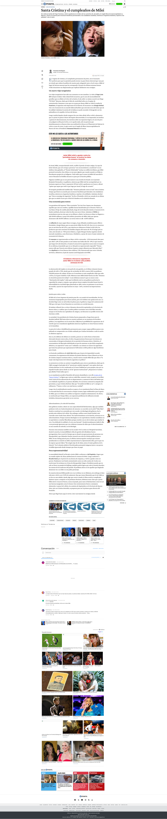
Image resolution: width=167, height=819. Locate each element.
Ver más (122, 502)
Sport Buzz (94, 808)
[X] (78, 800)
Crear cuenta (101, 548)
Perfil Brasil (107, 1)
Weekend (74, 806)
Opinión (70, 4)
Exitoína (102, 1)
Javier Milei (52, 520)
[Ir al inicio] (48, 4)
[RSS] (88, 800)
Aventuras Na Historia (80, 808)
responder (48, 565)
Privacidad (84, 810)
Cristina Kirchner (60, 520)
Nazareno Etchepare (59, 70)
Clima (69, 804)
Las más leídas (112, 473)
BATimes (93, 806)
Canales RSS (65, 810)
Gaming (116, 804)
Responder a (49, 601)
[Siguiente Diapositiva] (103, 537)
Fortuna (79, 806)
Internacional (64, 804)
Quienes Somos (72, 810)
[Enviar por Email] (42, 83)
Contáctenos (78, 810)
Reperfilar (85, 804)
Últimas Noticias (59, 4)
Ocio (77, 804)
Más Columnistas (119, 426)
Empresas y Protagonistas (97, 804)
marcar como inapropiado (101, 566)
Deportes (73, 804)
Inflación (74, 520)
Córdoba (80, 804)
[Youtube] (82, 800)
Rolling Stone (88, 808)
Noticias (95, 1)
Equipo (88, 810)
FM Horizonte (98, 806)
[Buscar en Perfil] (124, 1)
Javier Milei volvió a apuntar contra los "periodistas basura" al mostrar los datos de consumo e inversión (76, 157)
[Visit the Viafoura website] (101, 629)
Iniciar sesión (95, 548)
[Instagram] (85, 800)
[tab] (47, 557)
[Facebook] (75, 800)
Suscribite (119, 4)
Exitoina (112, 804)
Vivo (119, 804)
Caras (99, 1)
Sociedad (75, 4)
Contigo (73, 808)
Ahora (41, 804)
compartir (96, 565)
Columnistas (111, 394)
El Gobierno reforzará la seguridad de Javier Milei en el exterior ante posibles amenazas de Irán (76, 261)
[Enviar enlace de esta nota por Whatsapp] (42, 79)
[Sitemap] (92, 800)
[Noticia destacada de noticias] (48, 773)
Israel (94, 520)
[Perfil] (49, 770)
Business (90, 1)
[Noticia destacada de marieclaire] (64, 773)
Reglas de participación (94, 810)
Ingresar (113, 3)
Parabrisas (83, 806)
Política (66, 4)
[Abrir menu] (42, 4)
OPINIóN (43, 7)
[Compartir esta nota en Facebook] (42, 71)
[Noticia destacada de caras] (80, 773)
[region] (72, 589)
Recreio (99, 808)
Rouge (88, 806)
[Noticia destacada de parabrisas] (96, 773)
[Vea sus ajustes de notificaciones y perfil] (124, 4)
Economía (68, 520)
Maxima (102, 808)
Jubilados (88, 520)
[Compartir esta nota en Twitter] (42, 75)
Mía (90, 806)
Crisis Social (81, 520)
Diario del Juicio (124, 804)
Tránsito (102, 810)
